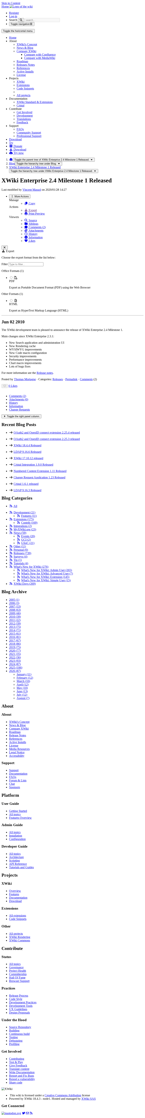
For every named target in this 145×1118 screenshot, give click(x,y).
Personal (21, 549)
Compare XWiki (26, 51)
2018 (15, 643)
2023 (15, 660)
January (24, 674)
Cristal (20, 105)
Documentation (18, 773)
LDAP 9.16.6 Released (27, 451)
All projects (23, 95)
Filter (5, 264)
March (23, 681)
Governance (16, 967)
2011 (15, 620)
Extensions (23, 85)
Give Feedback (18, 1065)
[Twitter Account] (23, 1113)
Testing (13, 1037)
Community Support (29, 132)
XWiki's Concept (27, 44)
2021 (15, 654)
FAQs (20, 129)
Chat (12, 783)
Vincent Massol (31, 189)
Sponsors (14, 787)
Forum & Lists (17, 780)
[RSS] (11, 506)
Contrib (29, 522)
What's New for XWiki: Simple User (46, 580)
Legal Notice (17, 752)
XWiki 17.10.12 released (28, 458)
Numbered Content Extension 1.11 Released (40, 471)
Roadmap (22, 61)
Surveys (20, 556)
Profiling (14, 1044)
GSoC (27, 543)
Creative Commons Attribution (63, 1095)
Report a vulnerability (22, 1079)
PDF (12, 281)
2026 (15, 671)
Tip (18, 560)
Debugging (15, 1040)
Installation (15, 835)
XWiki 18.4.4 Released (27, 445)
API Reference (18, 863)
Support (14, 770)
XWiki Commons (19, 940)
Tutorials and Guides (21, 867)
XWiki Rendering (19, 937)
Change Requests (19, 409)
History (33, 234)
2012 (15, 623)
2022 (15, 657)
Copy (31, 203)
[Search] (21, 20)
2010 (15, 616)
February (25, 677)
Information (35, 237)
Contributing (16, 1058)
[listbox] (72, 290)
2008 (15, 609)
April (23, 684)
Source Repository (20, 1027)
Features (29, 515)
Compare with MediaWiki (39, 58)
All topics (15, 814)
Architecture (16, 857)
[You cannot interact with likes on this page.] (5, 386)
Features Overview (20, 817)
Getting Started (18, 811)
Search (13, 19)
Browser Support (19, 981)
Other (20, 546)
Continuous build (19, 1033)
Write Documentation (22, 1072)
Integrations (23, 526)
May (22, 687)
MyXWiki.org (25, 529)
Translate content (19, 1069)
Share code (15, 1082)
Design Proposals (19, 1012)
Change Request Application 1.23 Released (39, 477)
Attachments (35, 230)
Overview (15, 890)
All (15, 506)
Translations (24, 119)
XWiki (21, 81)
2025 (15, 667)
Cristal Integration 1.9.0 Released (33, 464)
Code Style (15, 999)
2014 (15, 630)
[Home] (11, 159)
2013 (15, 626)
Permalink (71, 379)
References (23, 68)
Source (32, 220)
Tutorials (21, 563)
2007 (15, 606)
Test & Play (16, 1062)
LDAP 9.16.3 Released (27, 490)
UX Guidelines (18, 1009)
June (22, 691)
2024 (15, 664)
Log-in (13, 16)
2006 (14, 603)
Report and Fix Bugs (21, 1075)
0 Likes (12, 385)
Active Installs (25, 71)
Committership (18, 974)
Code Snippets (25, 88)
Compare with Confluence (40, 54)
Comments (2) (37, 227)
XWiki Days (25, 583)
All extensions (17, 915)
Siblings (33, 223)
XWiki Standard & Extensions (35, 102)
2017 (15, 640)
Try (11, 142)
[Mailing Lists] (27, 1113)
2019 (15, 647)
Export (32, 210)
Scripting (14, 860)
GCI (26, 539)
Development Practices (22, 1002)
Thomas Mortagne (25, 379)
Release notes (45, 372)
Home (12, 37)
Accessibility (16, 755)
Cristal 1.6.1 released (26, 483)
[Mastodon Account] (11, 1113)
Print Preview (36, 213)
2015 (15, 633)
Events (28, 536)
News (20, 532)
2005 (14, 599)
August (23, 698)
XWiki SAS (88, 1098)
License (21, 75)
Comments (86, 379)
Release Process (18, 995)
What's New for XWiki (31, 566)
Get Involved (24, 112)
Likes (31, 240)
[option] (76, 282)
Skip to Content (11, 3)
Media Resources (19, 749)
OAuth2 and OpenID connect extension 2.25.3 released (47, 439)
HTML (13, 304)
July (22, 694)
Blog (12, 163)
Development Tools (20, 1005)
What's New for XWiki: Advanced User (47, 573)
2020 (15, 650)
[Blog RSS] (31, 1113)
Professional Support (29, 136)
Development (25, 115)
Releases (57, 379)
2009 (15, 613)
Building (14, 1030)
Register (14, 13)
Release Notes (17, 735)
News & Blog (25, 47)
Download (15, 139)
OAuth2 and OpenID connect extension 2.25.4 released (47, 432)
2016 (15, 637)
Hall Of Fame (17, 977)
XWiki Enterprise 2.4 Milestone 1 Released (35, 167)
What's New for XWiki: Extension (45, 577)
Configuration (17, 839)
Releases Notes (26, 64)
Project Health (17, 970)
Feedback (22, 122)
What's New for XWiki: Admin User (46, 570)
